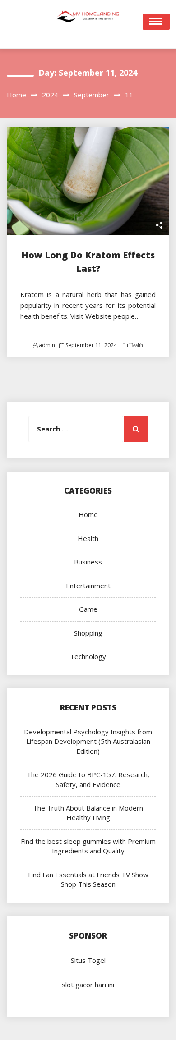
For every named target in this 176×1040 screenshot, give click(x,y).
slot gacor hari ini (88, 984)
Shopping (88, 632)
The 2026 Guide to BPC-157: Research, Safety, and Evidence (88, 779)
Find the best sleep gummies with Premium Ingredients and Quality (88, 846)
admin (47, 345)
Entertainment (88, 585)
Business (88, 561)
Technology (88, 656)
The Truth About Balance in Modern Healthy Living (88, 812)
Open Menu (156, 22)
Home (88, 514)
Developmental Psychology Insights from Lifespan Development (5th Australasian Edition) (88, 741)
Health (135, 345)
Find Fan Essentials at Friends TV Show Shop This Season (88, 879)
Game (88, 609)
